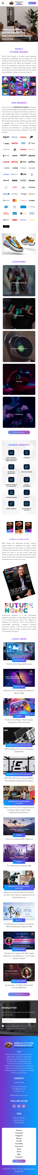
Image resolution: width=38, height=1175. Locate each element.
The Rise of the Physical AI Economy (19, 664)
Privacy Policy (19, 1171)
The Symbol (19, 1133)
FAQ (19, 1113)
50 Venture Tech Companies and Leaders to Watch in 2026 (19, 692)
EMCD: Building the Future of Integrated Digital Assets (19, 750)
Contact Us (19, 1157)
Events (19, 1149)
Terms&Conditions (29, 1169)
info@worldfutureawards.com (19, 1095)
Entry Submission (19, 1120)
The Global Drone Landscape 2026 (19, 866)
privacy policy (14, 1026)
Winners (19, 1138)
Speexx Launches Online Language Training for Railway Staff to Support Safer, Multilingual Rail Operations (19, 810)
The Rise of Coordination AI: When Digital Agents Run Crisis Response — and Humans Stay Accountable (19, 956)
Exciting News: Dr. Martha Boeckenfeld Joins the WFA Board (19, 986)
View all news (19, 994)
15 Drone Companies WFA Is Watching (19, 839)
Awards (19, 1130)
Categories (19, 1136)
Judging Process (19, 1122)
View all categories (19, 432)
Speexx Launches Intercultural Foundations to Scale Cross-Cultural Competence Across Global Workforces (19, 895)
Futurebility (19, 1144)
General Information (19, 1118)
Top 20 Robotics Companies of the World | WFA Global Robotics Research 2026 (19, 925)
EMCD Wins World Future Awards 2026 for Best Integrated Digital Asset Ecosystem (19, 779)
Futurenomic (19, 1146)
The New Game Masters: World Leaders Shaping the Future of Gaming (19, 721)
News (19, 1154)
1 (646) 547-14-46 (19, 1083)
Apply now (32, 3)
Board (19, 1152)
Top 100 (19, 1141)
